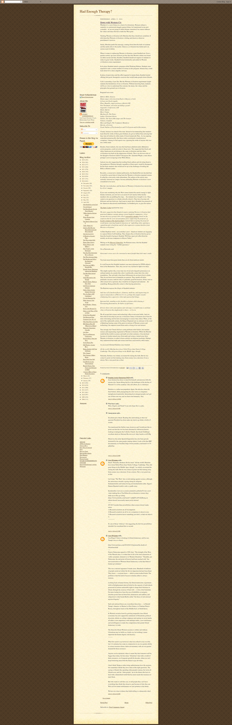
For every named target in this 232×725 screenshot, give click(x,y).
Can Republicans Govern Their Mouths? (90, 210)
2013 (83, 387)
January (85, 380)
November (86, 186)
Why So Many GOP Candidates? (88, 295)
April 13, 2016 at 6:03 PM (114, 408)
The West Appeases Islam (90, 257)
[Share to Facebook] (139, 368)
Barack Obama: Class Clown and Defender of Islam (90, 367)
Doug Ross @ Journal (86, 447)
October (85, 188)
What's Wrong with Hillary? (88, 245)
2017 (83, 179)
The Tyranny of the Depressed (88, 249)
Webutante (83, 466)
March (85, 376)
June (84, 197)
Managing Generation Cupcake (89, 329)
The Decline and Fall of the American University (89, 261)
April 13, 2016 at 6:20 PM (114, 455)
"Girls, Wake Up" (88, 225)
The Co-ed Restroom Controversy (89, 335)
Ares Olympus (113, 460)
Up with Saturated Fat (89, 298)
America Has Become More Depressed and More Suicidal (89, 229)
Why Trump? (87, 353)
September (86, 190)
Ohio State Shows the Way (90, 321)
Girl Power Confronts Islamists (89, 287)
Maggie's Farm (84, 451)
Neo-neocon (83, 457)
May (84, 200)
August (85, 193)
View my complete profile (87, 122)
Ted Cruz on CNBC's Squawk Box (89, 266)
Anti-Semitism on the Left (90, 204)
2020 (83, 171)
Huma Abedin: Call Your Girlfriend (90, 350)
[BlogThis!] (133, 368)
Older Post (148, 702)
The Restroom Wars (88, 317)
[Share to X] (136, 368)
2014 (83, 385)
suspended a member (132, 216)
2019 (83, 174)
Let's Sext (85, 332)
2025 (83, 160)
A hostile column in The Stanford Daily (124, 219)
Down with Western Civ (89, 308)
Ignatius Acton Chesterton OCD (119, 377)
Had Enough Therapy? (96, 11)
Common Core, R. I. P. (89, 319)
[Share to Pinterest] (142, 368)
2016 (83, 181)
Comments (86, 133)
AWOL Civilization (85, 444)
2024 (83, 162)
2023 (83, 164)
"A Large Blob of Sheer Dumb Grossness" (89, 373)
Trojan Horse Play (88, 342)
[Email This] (130, 368)
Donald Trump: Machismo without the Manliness (90, 270)
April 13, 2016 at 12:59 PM (114, 399)
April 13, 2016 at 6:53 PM (114, 531)
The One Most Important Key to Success (90, 254)
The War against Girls (89, 240)
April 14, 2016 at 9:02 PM (114, 694)
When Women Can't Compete (88, 218)
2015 (83, 383)
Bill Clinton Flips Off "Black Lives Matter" (90, 325)
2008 (83, 399)
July (84, 195)
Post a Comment (106, 698)
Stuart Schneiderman (87, 115)
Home (126, 702)
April (85, 202)
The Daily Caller (105, 208)
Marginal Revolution (85, 453)
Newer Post (104, 702)
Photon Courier (84, 459)
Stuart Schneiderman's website (88, 464)
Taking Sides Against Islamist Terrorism (89, 291)
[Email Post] (127, 367)
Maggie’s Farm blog (116, 242)
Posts (84, 129)
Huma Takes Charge (88, 242)
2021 (83, 169)
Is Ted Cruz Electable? (89, 315)
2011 (83, 392)
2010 (83, 394)
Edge (81, 449)
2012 (83, 390)
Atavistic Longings (88, 234)
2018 (83, 176)
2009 (83, 397)
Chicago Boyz (84, 446)
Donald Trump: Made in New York (90, 282)
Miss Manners (83, 455)
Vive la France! (87, 207)
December (86, 183)
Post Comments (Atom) (116, 707)
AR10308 (82, 442)
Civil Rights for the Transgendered (88, 362)
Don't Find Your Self (89, 359)
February (86, 378)
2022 (83, 167)
